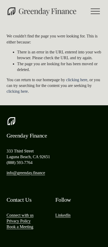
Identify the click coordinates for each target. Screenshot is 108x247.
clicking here (76, 80)
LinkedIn (63, 215)
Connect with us (20, 215)
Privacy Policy (19, 221)
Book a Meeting (20, 226)
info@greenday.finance (26, 173)
